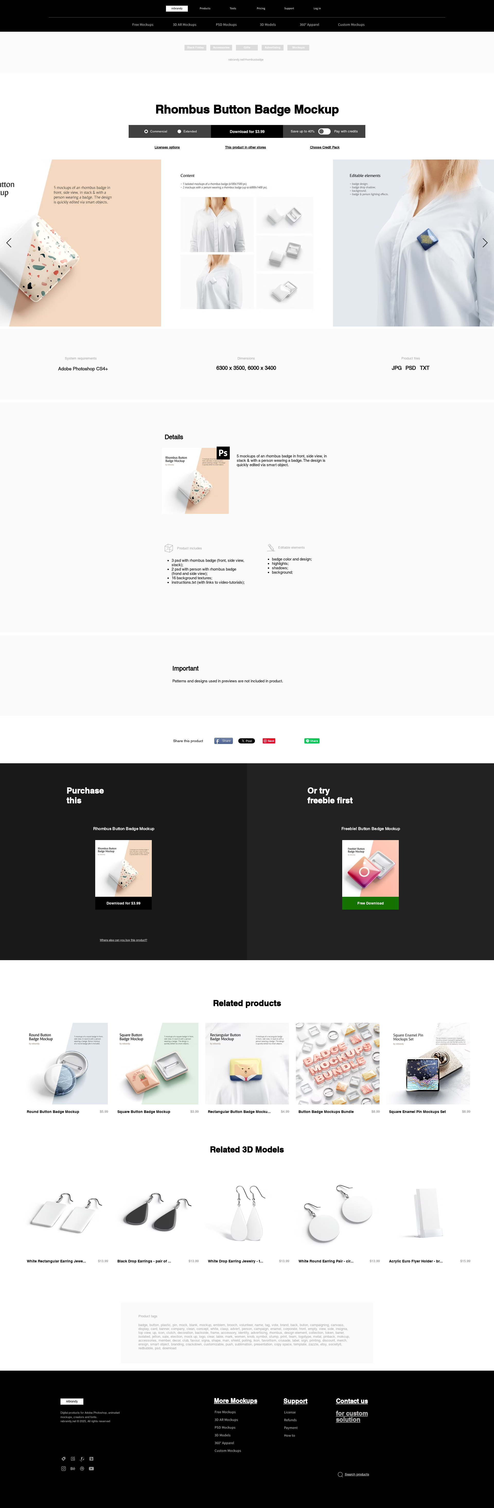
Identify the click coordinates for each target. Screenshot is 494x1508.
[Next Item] (485, 243)
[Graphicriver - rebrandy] (82, 1459)
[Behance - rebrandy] (73, 1468)
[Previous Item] (9, 243)
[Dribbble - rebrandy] (82, 1468)
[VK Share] (295, 740)
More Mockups (235, 1400)
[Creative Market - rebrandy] (63, 1459)
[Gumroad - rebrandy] (73, 1459)
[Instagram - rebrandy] (63, 1468)
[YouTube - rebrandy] (91, 1468)
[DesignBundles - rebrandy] (91, 1459)
